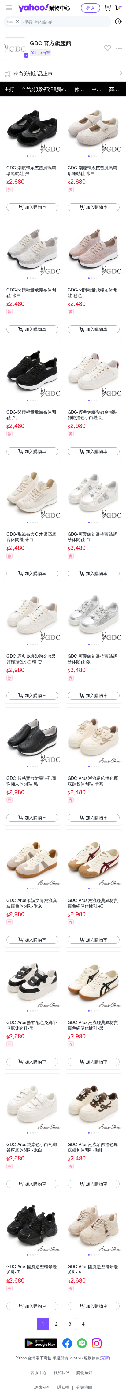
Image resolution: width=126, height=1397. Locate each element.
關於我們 (61, 1372)
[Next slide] (57, 125)
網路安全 (42, 1387)
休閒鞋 (81, 88)
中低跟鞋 (99, 88)
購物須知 (84, 1372)
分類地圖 (84, 1387)
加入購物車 (35, 207)
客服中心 (38, 1372)
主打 (9, 88)
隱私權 (63, 1387)
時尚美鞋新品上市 (33, 73)
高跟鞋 (116, 88)
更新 (105, 1358)
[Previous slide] (8, 125)
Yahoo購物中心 (44, 8)
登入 (90, 8)
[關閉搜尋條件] (17, 21)
